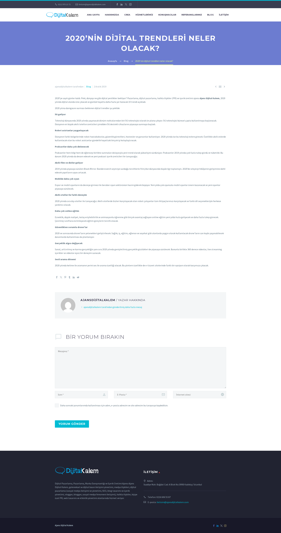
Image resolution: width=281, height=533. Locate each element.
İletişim (224, 14)
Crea (127, 14)
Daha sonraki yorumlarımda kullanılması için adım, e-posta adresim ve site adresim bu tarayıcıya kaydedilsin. (114, 405)
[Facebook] (117, 4)
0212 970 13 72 (64, 4)
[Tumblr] (69, 277)
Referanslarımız (191, 14)
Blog (210, 14)
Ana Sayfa (93, 14)
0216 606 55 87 (163, 497)
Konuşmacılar (167, 14)
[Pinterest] (65, 277)
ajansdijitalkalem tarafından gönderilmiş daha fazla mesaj (113, 307)
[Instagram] (130, 4)
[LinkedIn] (121, 4)
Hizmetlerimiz (144, 14)
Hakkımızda (112, 14)
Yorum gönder (72, 424)
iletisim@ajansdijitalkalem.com (92, 4)
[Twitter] (126, 4)
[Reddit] (78, 277)
